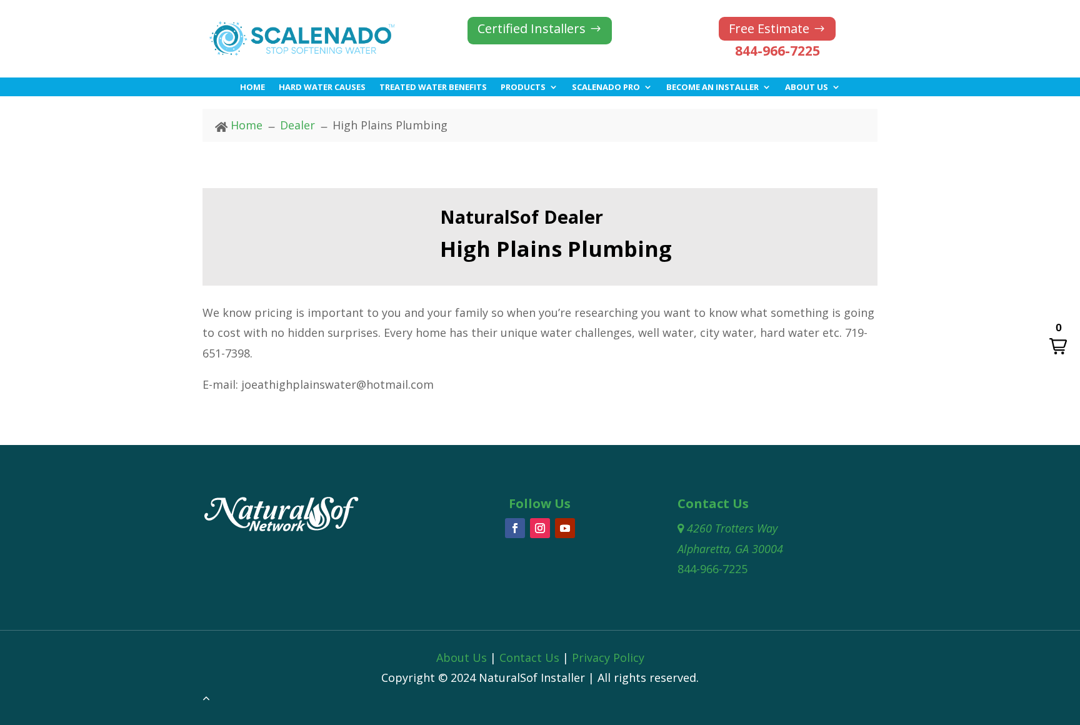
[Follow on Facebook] (515, 528)
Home (252, 87)
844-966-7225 (777, 50)
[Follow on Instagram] (540, 528)
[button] (1058, 339)
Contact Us (529, 657)
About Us (806, 87)
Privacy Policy (608, 657)
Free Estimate (769, 28)
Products (523, 87)
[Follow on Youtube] (565, 528)
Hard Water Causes (322, 87)
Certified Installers (532, 28)
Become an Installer (712, 87)
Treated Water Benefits (433, 87)
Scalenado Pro (606, 87)
